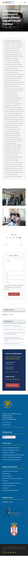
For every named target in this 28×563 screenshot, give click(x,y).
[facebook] (5, 379)
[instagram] (18, 379)
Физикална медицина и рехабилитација (13, 455)
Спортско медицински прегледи (11, 447)
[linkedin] (11, 379)
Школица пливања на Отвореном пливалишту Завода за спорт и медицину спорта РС (14, 339)
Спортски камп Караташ (8, 485)
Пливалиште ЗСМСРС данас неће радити (13, 329)
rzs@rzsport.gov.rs (6, 425)
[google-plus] (8, 379)
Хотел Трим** (5, 488)
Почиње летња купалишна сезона (12, 343)
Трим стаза (5, 481)
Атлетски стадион (7, 476)
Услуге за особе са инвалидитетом (11, 459)
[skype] (13, 379)
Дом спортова (6, 473)
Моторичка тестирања (8, 452)
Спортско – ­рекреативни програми (11, 457)
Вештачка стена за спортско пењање (12, 478)
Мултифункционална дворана (10, 490)
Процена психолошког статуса (10, 450)
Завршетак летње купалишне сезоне (13, 325)
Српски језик (9, 437)
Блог (10, 27)
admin (5, 27)
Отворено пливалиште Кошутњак (11, 483)
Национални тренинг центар (10, 471)
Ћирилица (5, 314)
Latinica (11, 314)
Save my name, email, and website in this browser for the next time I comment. (13, 287)
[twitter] (16, 379)
